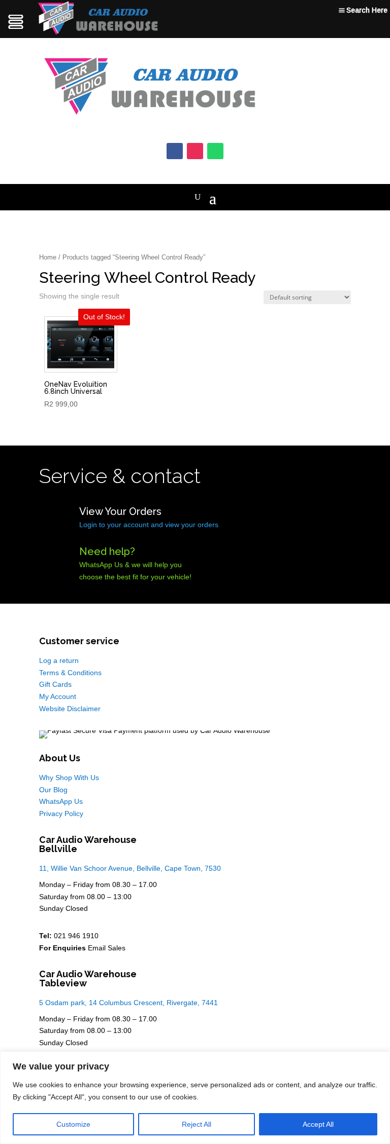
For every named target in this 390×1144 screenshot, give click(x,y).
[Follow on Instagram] (195, 151)
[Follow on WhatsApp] (215, 151)
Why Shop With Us (69, 777)
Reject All (196, 1124)
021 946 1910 (76, 936)
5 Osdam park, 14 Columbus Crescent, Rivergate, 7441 (128, 1003)
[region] (195, 1097)
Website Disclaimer (70, 709)
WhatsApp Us (61, 801)
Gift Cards (55, 684)
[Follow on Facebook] (175, 151)
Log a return (59, 660)
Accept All (318, 1124)
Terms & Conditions (70, 673)
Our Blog (53, 790)
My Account (57, 696)
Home (47, 257)
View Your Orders (120, 511)
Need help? (107, 551)
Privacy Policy (61, 813)
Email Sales (106, 948)
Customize (73, 1124)
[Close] (379, 1060)
